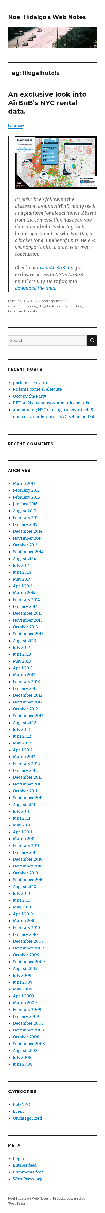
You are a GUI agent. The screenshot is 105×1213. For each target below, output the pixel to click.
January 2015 (25, 524)
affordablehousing (22, 306)
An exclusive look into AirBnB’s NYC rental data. (47, 102)
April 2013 (23, 667)
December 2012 (27, 695)
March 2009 (25, 1002)
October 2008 (26, 1036)
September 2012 (28, 715)
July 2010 (21, 893)
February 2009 (27, 1009)
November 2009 (28, 948)
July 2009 (22, 975)
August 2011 (24, 804)
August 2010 (24, 886)
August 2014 (24, 558)
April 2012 (23, 749)
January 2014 (25, 606)
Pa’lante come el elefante (37, 389)
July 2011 (21, 811)
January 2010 (25, 934)
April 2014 (23, 585)
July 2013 (21, 647)
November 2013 (27, 620)
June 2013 (22, 654)
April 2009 (23, 995)
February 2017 (26, 490)
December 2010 (27, 859)
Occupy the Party (29, 396)
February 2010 (26, 927)
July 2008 (22, 1057)
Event (18, 1111)
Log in (19, 1158)
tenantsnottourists (22, 311)
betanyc (15, 125)
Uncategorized (51, 301)
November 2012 (27, 702)
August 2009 (25, 968)
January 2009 (26, 1016)
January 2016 (25, 503)
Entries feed (25, 1165)
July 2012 (21, 729)
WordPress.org (27, 1178)
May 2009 (22, 989)
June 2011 (21, 818)
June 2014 (22, 572)
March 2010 (24, 920)
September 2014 (28, 551)
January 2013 (25, 688)
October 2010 (25, 872)
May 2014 (22, 579)
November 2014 (27, 538)
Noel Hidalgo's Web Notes (47, 17)
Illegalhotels (48, 306)
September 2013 (28, 633)
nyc (62, 306)
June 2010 (22, 900)
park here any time (32, 382)
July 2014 (21, 565)
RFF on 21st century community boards (51, 402)
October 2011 (25, 790)
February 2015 (26, 517)
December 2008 (28, 1023)
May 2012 (22, 743)
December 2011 (27, 777)
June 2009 (22, 982)
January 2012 (25, 770)
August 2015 (24, 510)
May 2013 (22, 661)
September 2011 (28, 797)
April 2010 (23, 913)
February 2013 (26, 681)
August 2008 (25, 1050)
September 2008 (29, 1043)
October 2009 (26, 954)
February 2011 (26, 845)
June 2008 (22, 1064)
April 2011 (22, 831)
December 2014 (27, 531)
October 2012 (25, 708)
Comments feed (28, 1172)
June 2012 (22, 736)
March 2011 (24, 838)
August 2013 (24, 640)
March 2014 (24, 592)
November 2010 (28, 866)
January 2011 (25, 852)
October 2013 (25, 626)
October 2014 (25, 544)
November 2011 (27, 784)
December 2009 (28, 941)
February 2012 (26, 763)
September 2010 (28, 879)
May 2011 (21, 825)
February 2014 (26, 599)
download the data (35, 288)
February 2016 (26, 497)
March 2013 (24, 674)
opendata (74, 306)
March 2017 (24, 483)
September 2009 (29, 961)
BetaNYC (21, 1104)
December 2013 (27, 613)
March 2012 (24, 756)
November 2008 (28, 1030)
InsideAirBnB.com (56, 268)
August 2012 (24, 722)
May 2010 (22, 907)
